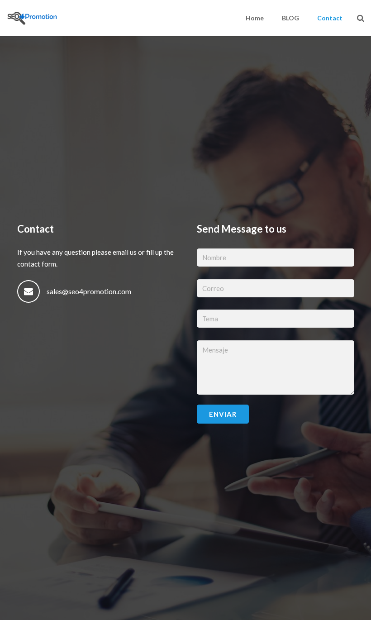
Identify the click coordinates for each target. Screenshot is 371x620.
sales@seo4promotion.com (89, 291)
